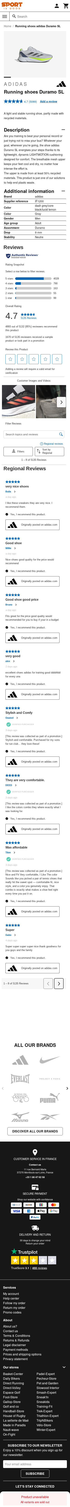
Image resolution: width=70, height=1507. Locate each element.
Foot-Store (10, 1397)
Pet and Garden (47, 1383)
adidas (16, 84)
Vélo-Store (44, 1425)
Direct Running (13, 1383)
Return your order (35, 1243)
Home (7, 26)
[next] (67, 1088)
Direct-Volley (12, 1388)
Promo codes (12, 1312)
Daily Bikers (11, 1378)
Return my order (14, 1307)
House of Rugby (14, 1415)
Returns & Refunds (16, 1340)
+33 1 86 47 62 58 (35, 1177)
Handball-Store (13, 1411)
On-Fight (9, 1434)
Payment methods (15, 1349)
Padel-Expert (46, 1374)
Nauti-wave (11, 1429)
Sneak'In (43, 1397)
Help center (11, 1298)
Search (22, 16)
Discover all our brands (35, 1131)
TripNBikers (45, 1420)
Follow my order (14, 1303)
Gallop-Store (12, 1401)
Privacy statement (15, 1359)
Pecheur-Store (46, 1378)
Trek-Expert (44, 1411)
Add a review (48, 101)
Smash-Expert (46, 1392)
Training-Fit (44, 1406)
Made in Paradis (14, 1425)
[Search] (14, 16)
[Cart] (66, 6)
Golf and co (11, 1406)
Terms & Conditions (16, 1335)
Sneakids (43, 1401)
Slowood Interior (48, 1388)
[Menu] (4, 16)
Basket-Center (13, 1374)
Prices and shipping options (22, 1354)
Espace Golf (11, 1392)
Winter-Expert (46, 1429)
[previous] (2, 1088)
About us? (10, 1326)
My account (11, 1293)
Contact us (35, 1164)
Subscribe (35, 1473)
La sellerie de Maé (16, 1420)
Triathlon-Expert (48, 1415)
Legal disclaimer (14, 1345)
